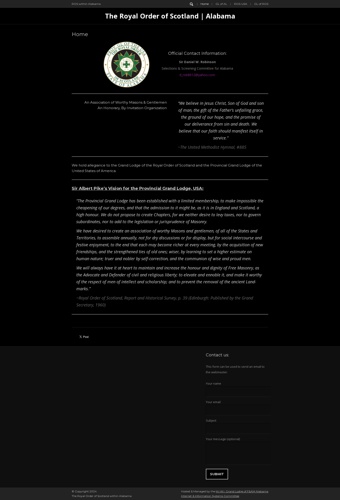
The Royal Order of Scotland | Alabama (170, 15)
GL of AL (221, 4)
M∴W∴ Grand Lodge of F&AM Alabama (242, 491)
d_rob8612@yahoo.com (197, 75)
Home (205, 4)
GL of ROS (261, 4)
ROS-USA (240, 4)
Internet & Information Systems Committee (210, 496)
